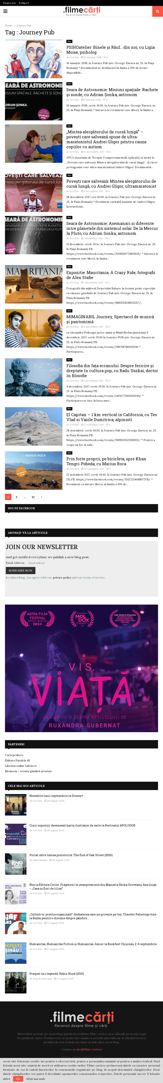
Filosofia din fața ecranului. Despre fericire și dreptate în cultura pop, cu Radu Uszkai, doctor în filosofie (112, 370)
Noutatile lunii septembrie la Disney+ (56, 796)
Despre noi (9, 2)
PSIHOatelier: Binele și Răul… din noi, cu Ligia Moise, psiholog (110, 50)
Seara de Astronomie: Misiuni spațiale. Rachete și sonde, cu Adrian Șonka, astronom (112, 92)
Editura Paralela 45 (17, 760)
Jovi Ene (74, 57)
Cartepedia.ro (14, 755)
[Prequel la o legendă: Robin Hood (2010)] (15, 982)
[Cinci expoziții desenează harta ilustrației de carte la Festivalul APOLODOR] (15, 834)
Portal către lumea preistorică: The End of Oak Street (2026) (71, 855)
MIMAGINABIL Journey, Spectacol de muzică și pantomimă (110, 319)
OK (18, 1079)
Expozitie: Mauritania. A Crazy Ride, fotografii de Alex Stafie (110, 275)
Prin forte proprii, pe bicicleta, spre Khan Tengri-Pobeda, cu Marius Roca (106, 461)
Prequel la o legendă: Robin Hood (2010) (56, 974)
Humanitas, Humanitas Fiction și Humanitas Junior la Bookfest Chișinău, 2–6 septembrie (93, 944)
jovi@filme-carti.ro (89, 1049)
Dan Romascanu (42, 978)
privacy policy (62, 577)
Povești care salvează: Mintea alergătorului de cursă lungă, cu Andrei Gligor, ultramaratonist (111, 184)
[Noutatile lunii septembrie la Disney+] (15, 805)
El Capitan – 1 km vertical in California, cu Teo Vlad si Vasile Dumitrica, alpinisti (111, 417)
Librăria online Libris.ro (21, 766)
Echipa (23, 2)
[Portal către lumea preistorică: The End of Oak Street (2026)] (15, 864)
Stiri (69, 41)
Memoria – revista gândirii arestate (28, 771)
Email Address (15, 563)
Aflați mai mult (35, 1078)
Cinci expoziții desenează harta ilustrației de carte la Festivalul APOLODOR (82, 825)
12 (33, 497)
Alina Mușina (40, 860)
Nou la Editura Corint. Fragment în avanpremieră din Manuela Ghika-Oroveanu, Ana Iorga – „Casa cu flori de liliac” (92, 886)
